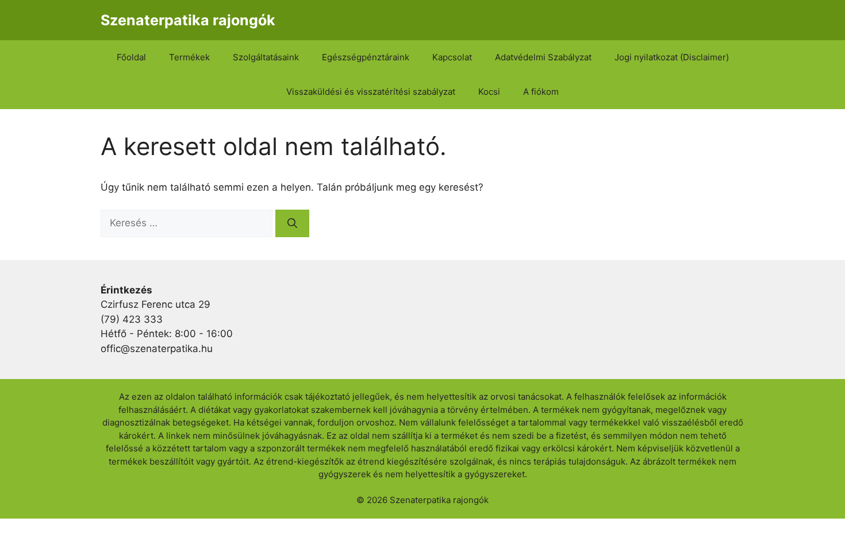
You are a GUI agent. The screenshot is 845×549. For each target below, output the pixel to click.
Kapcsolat (452, 57)
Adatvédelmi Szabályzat (543, 57)
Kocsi (489, 91)
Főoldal (131, 57)
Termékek (189, 57)
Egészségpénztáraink (365, 57)
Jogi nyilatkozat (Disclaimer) (671, 57)
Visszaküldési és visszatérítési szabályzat (370, 91)
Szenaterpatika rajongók (188, 20)
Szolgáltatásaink (266, 57)
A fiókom (541, 91)
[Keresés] (292, 223)
